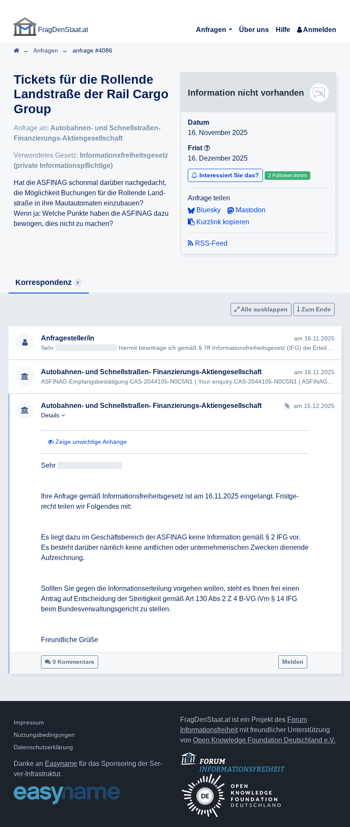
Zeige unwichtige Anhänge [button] (90, 441)
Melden (292, 661)
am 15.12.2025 (314, 405)
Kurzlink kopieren (222, 222)
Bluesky (208, 210)
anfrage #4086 (92, 50)
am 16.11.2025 (314, 338)
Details (51, 415)
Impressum (29, 722)
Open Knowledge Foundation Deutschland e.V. (264, 740)
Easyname (61, 763)
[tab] (49, 283)
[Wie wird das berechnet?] (207, 148)
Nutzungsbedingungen (44, 734)
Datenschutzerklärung (43, 747)
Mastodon (249, 210)
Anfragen (212, 29)
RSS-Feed (210, 243)
